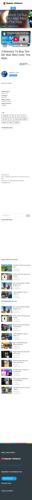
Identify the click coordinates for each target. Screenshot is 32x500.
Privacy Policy (18, 465)
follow (13, 75)
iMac (24, 116)
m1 (11, 119)
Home (3, 26)
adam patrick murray (21, 119)
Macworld (6, 116)
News (10, 122)
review (16, 122)
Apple (18, 116)
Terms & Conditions (7, 465)
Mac (13, 116)
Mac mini (5, 119)
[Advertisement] (16, 148)
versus (4, 122)
